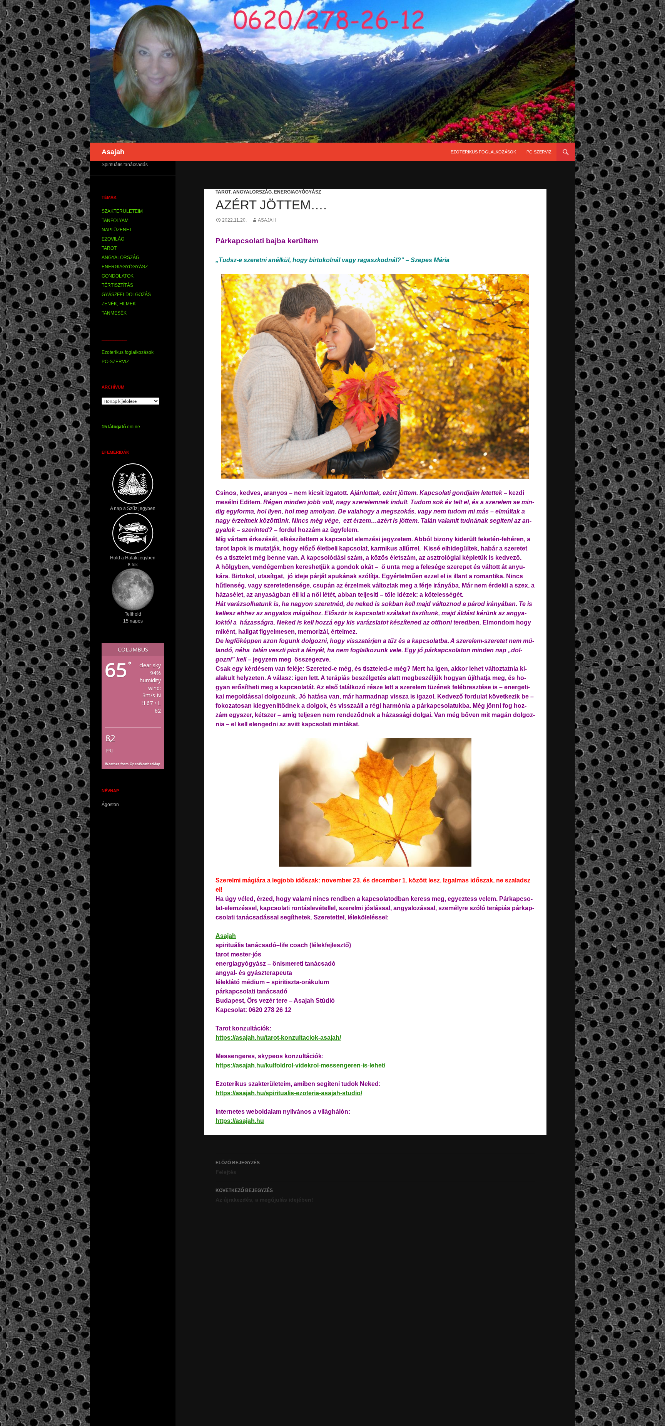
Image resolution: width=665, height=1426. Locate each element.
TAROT (223, 192)
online (121, 426)
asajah (267, 220)
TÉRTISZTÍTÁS (117, 285)
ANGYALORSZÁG (252, 192)
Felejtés (238, 1167)
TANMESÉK (114, 313)
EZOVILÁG (113, 239)
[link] (226, 936)
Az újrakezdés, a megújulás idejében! (264, 1195)
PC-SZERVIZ (538, 152)
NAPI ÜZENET (117, 229)
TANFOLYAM (115, 220)
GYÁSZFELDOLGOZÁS (126, 294)
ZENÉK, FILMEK (119, 303)
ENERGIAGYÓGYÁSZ (297, 192)
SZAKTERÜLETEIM (122, 211)
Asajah (113, 152)
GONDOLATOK (118, 276)
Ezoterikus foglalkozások (483, 152)
